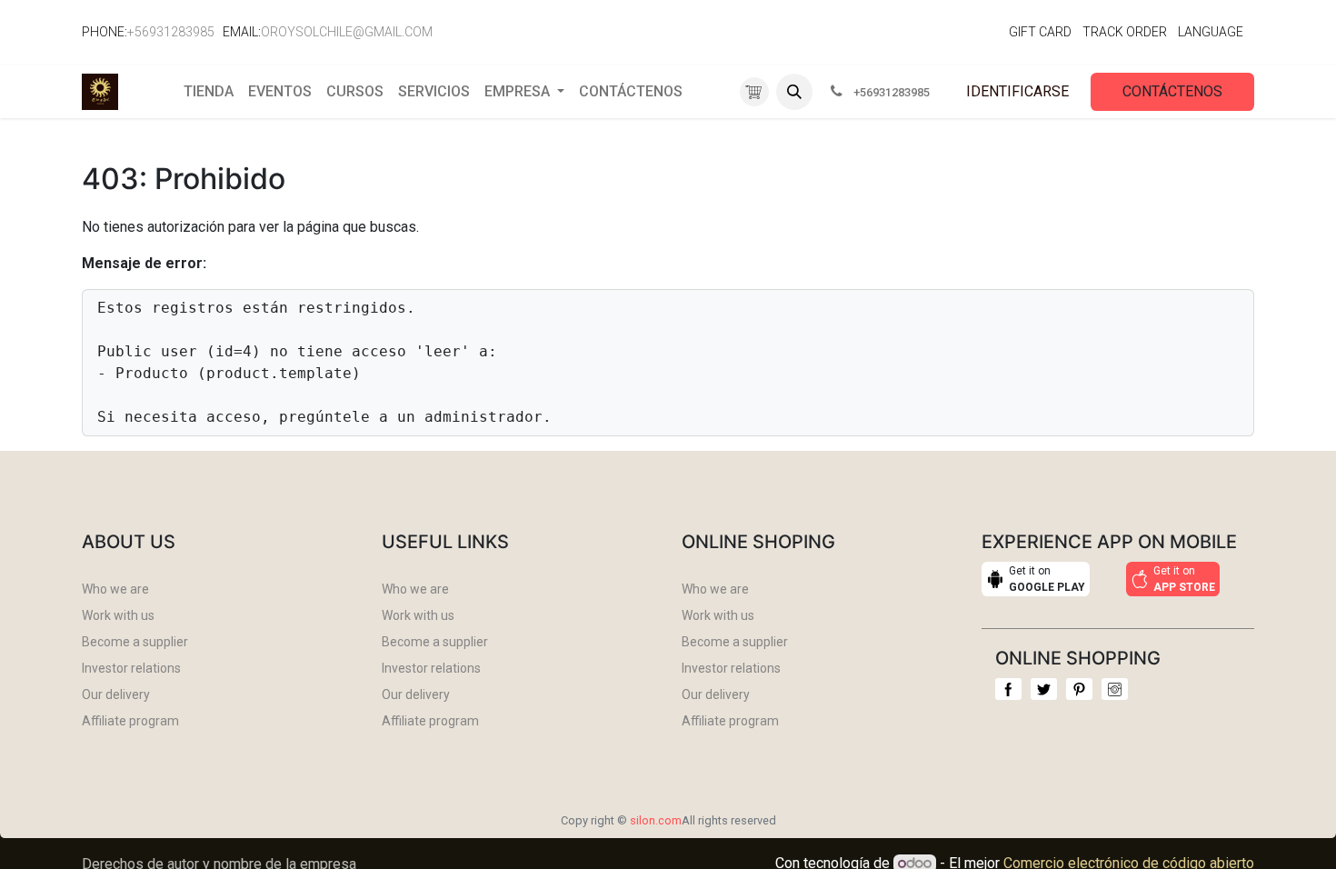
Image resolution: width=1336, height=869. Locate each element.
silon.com (656, 820)
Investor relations (131, 668)
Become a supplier (135, 641)
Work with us (118, 615)
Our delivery (116, 694)
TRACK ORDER (1124, 32)
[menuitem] (208, 92)
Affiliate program (130, 721)
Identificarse (1017, 91)
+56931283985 (170, 32)
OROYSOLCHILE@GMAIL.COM (347, 32)
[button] (794, 92)
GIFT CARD (1040, 32)
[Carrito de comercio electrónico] (754, 92)
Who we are (115, 589)
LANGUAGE (1210, 32)
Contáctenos (1172, 91)
